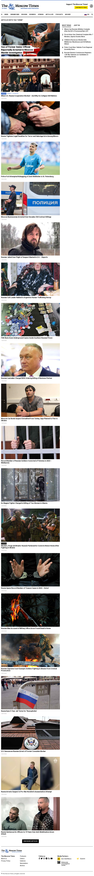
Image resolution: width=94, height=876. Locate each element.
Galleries (23, 861)
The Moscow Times (8, 856)
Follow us (42, 856)
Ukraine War (14, 14)
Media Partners (62, 856)
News (6, 14)
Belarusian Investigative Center (65, 863)
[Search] (92, 14)
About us (4, 858)
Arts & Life (49, 14)
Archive (68, 14)
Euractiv (82, 858)
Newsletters (24, 863)
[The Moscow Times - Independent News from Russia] (20, 6)
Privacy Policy (5, 861)
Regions (24, 14)
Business (32, 14)
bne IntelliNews (66, 859)
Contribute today (81, 7)
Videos (22, 858)
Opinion (40, 14)
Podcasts (59, 14)
